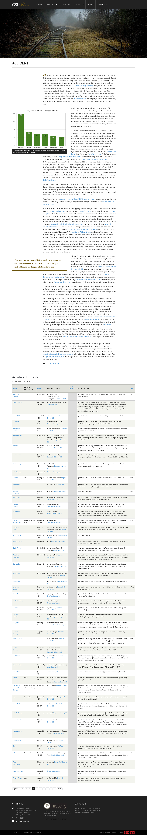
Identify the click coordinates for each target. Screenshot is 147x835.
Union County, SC (52, 500)
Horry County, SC (61, 399)
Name (15, 389)
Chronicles (79, 4)
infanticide (107, 324)
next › (59, 789)
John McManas (17, 713)
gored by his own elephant (55, 356)
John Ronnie (17, 472)
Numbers (49, 4)
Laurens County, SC (53, 405)
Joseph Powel (17, 541)
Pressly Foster (17, 778)
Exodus (90, 4)
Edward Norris (17, 402)
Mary (14, 697)
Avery (15, 678)
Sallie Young (17, 464)
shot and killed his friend (62, 282)
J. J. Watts (16, 422)
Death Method (72, 387)
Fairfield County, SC (60, 566)
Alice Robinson (17, 740)
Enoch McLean (17, 416)
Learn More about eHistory (56, 819)
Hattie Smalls (17, 485)
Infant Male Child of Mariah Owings (18, 688)
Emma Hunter (17, 720)
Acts (58, 4)
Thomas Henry (17, 665)
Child (132, 389)
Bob (14, 746)
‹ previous (16, 789)
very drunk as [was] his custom (69, 156)
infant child (16, 753)
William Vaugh (17, 731)
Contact (120, 832)
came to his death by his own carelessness (83, 229)
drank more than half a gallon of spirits (96, 159)
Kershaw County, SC (53, 424)
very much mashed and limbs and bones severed (67, 224)
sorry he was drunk (95, 154)
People (114, 832)
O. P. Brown (16, 656)
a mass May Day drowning (84, 85)
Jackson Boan (17, 535)
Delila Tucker (17, 548)
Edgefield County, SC (58, 541)
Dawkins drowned (80, 98)
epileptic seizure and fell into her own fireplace (58, 354)
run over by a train (58, 211)
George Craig (17, 564)
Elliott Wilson (17, 581)
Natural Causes (54, 363)
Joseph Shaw (17, 573)
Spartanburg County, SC (54, 513)
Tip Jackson (16, 511)
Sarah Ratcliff (17, 455)
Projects (108, 832)
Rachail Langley (18, 601)
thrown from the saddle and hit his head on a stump (77, 199)
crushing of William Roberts (81, 232)
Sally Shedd (16, 623)
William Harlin (17, 435)
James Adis (16, 672)
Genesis (38, 4)
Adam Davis (17, 497)
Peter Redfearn (18, 704)
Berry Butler (17, 594)
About (102, 832)
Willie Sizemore (18, 771)
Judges (66, 4)
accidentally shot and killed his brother (88, 279)
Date (39, 389)
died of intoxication (49, 180)
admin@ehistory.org (22, 821)
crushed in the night (92, 319)
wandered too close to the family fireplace (77, 336)
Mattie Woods (17, 639)
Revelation (102, 4)
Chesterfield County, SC (54, 448)
